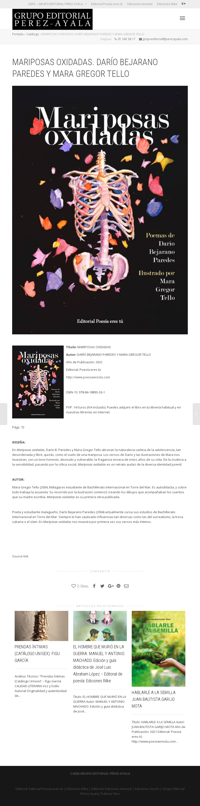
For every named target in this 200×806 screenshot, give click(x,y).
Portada (17, 34)
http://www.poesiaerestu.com (88, 377)
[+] (41, 626)
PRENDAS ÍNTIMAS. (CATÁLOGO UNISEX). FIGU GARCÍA (37, 653)
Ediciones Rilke (167, 4)
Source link (20, 556)
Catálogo (32, 34)
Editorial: (22, 789)
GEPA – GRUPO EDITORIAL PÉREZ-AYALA (56, 4)
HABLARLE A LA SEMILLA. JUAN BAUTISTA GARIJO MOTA (154, 699)
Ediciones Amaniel (139, 4)
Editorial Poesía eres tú (107, 4)
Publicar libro (110, 793)
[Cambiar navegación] (182, 18)
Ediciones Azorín (147, 789)
